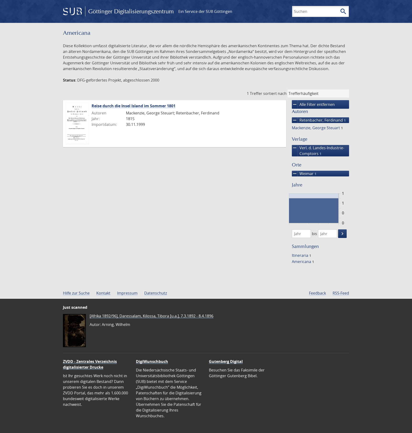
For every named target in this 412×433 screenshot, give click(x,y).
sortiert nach (275, 93)
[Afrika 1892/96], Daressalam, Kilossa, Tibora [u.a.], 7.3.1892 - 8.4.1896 (151, 316)
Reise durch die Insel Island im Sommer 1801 (133, 105)
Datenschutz (155, 293)
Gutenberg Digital (226, 361)
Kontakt (103, 293)
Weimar (304, 173)
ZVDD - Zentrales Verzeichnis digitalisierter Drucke (90, 364)
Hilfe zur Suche (76, 293)
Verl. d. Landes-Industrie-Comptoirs (318, 150)
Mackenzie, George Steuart (317, 127)
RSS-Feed (341, 293)
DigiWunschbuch (152, 361)
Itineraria (301, 255)
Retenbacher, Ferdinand (319, 120)
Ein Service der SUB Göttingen (205, 11)
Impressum (127, 293)
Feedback (317, 293)
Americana (303, 261)
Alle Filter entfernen (313, 104)
